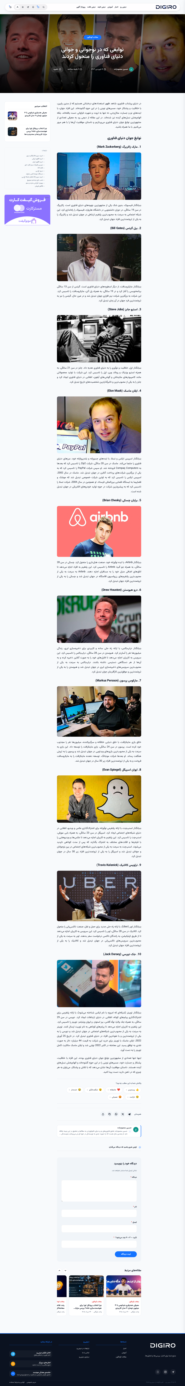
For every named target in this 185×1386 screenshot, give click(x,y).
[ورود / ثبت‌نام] (17, 7)
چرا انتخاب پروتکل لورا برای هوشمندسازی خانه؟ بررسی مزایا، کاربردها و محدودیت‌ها (35, 131)
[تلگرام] (173, 1372)
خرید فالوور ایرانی (37, 159)
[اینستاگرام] (165, 1372)
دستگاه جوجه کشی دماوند (34, 174)
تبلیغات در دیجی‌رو (83, 1348)
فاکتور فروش (39, 186)
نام (135, 1206)
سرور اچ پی (39, 171)
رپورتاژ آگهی (80, 7)
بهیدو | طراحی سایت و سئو (34, 183)
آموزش (110, 7)
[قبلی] (65, 1270)
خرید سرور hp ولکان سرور (34, 156)
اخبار (116, 7)
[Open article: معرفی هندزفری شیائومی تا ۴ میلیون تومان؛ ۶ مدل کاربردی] (12, 115)
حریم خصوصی (31, 1382)
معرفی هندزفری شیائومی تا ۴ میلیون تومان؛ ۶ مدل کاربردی (35, 114)
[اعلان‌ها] (33, 7)
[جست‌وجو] (43, 7)
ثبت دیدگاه (126, 1254)
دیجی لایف (101, 7)
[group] (99, 1295)
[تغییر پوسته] (23, 7)
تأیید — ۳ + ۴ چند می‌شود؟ (125, 1237)
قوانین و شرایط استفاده (16, 1382)
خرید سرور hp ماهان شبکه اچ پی (32, 177)
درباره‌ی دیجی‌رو (84, 1357)
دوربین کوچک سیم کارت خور (34, 165)
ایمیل (134, 1222)
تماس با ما (85, 1352)
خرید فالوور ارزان (38, 162)
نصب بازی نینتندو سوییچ (35, 180)
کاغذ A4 (40, 168)
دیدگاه (133, 1177)
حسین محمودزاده (121, 69)
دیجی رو (123, 7)
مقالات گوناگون (92, 37)
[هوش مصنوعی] (38, 7)
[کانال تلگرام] (28, 7)
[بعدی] (59, 1270)
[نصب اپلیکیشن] (157, 1372)
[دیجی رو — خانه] (166, 7)
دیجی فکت (91, 7)
